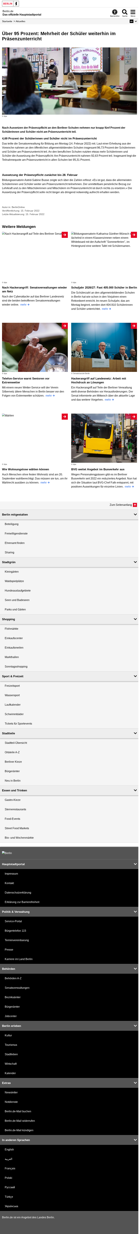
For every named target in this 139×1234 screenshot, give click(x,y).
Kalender (10, 1073)
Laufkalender (13, 704)
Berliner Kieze (13, 761)
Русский (10, 1187)
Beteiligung (11, 524)
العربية (8, 1159)
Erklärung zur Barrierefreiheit (22, 902)
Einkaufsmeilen (14, 647)
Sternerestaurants (15, 809)
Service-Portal (13, 921)
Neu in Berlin (13, 780)
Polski (8, 1177)
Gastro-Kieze (13, 799)
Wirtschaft (11, 1063)
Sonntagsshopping (16, 666)
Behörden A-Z (13, 978)
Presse (9, 949)
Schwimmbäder (14, 714)
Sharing (9, 552)
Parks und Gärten (15, 609)
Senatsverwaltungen (17, 987)
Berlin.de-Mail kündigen (19, 1130)
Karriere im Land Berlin (19, 959)
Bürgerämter (12, 771)
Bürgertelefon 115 (15, 930)
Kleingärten (12, 571)
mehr (23, 304)
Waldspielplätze (14, 581)
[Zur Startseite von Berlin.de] (7, 853)
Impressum (11, 873)
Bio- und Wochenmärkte (19, 837)
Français (10, 1168)
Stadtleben (11, 1054)
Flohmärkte (11, 628)
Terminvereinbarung (17, 940)
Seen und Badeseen (17, 600)
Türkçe (9, 1196)
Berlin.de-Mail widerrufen (20, 1120)
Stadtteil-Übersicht (16, 742)
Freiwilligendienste (16, 533)
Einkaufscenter (14, 638)
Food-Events (12, 818)
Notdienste (11, 1101)
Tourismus (11, 1044)
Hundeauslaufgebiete (18, 590)
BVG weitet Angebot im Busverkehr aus (97, 469)
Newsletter (11, 1092)
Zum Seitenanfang (121, 504)
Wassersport (12, 695)
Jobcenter (11, 1016)
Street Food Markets (17, 828)
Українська (11, 1206)
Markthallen (12, 657)
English (9, 1149)
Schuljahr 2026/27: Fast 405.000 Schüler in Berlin (104, 287)
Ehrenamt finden (15, 543)
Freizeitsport (12, 685)
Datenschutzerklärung (18, 892)
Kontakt (9, 883)
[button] (133, 21)
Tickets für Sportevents (18, 723)
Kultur (8, 1035)
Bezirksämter (13, 997)
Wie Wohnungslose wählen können (25, 469)
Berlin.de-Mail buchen (18, 1111)
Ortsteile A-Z (12, 752)
